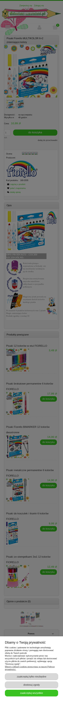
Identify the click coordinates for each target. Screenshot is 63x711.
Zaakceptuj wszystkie (31, 693)
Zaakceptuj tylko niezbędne (31, 676)
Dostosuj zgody (31, 684)
